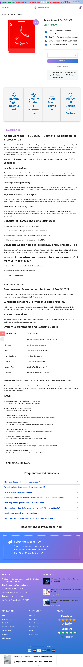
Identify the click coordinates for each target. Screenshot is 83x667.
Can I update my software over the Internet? (22, 513)
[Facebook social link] (36, 2)
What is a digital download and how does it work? (24, 487)
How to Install (6, 619)
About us (32, 615)
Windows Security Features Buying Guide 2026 (64, 580)
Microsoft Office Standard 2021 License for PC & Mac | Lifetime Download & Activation (33, 661)
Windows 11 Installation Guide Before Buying (65, 601)
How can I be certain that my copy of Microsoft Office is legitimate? (32, 508)
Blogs (31, 630)
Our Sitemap (33, 634)
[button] (41, 482)
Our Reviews (6, 623)
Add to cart (62, 61)
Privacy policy (33, 627)
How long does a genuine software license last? (24, 503)
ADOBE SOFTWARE (15, 14)
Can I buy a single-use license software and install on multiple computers (34, 497)
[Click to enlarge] (6, 52)
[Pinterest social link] (41, 2)
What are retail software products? (18, 492)
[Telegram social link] (46, 2)
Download (5, 634)
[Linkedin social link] (44, 2)
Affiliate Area (6, 638)
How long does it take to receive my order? (22, 482)
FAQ (3, 615)
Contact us (33, 619)
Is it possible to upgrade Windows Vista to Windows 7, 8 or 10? (30, 518)
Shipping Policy (7, 630)
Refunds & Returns (8, 627)
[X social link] (38, 2)
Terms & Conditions (36, 623)
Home (4, 14)
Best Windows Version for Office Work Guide (66, 590)
